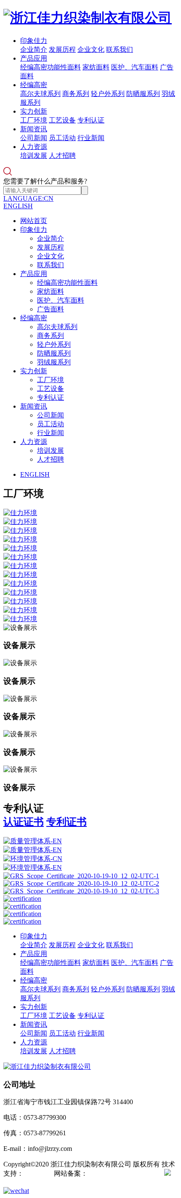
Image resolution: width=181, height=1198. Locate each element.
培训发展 (33, 155)
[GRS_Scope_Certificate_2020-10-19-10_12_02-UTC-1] (90, 876)
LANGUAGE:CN (28, 198)
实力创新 (33, 111)
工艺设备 (62, 120)
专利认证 (90, 120)
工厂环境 (33, 120)
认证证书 (23, 821)
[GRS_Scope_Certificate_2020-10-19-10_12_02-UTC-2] (90, 883)
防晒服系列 (143, 93)
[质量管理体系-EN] (90, 841)
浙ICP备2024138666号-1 (122, 1173)
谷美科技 (37, 1173)
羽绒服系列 (54, 362)
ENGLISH (18, 206)
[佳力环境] (90, 513)
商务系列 (75, 93)
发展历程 (62, 49)
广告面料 (50, 309)
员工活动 (62, 137)
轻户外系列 (108, 93)
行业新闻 (90, 137)
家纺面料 (96, 67)
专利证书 (66, 821)
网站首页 (33, 220)
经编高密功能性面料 (50, 67)
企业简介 (33, 49)
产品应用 (33, 58)
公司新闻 (33, 137)
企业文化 (90, 49)
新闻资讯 (33, 129)
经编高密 (33, 84)
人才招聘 (62, 155)
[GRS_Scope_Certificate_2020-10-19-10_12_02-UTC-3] (90, 891)
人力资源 (33, 146)
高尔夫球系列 (40, 93)
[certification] (90, 899)
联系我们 (119, 49)
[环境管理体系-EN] (90, 867)
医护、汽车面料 (134, 67)
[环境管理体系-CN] (90, 859)
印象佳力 (33, 40)
